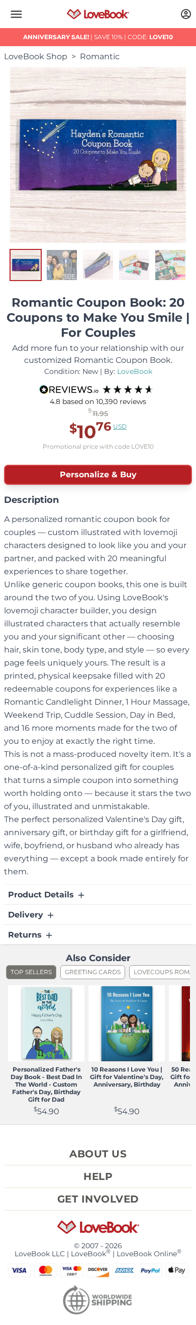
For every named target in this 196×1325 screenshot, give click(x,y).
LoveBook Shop (35, 56)
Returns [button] (26, 935)
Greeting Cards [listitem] (93, 972)
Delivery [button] (27, 914)
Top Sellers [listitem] (31, 972)
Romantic (100, 56)
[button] (16, 14)
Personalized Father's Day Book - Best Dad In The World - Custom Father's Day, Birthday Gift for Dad (46, 1084)
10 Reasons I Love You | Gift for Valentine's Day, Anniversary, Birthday (126, 1077)
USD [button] (120, 426)
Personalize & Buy (98, 474)
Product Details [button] (42, 894)
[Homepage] (98, 14)
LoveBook (134, 371)
